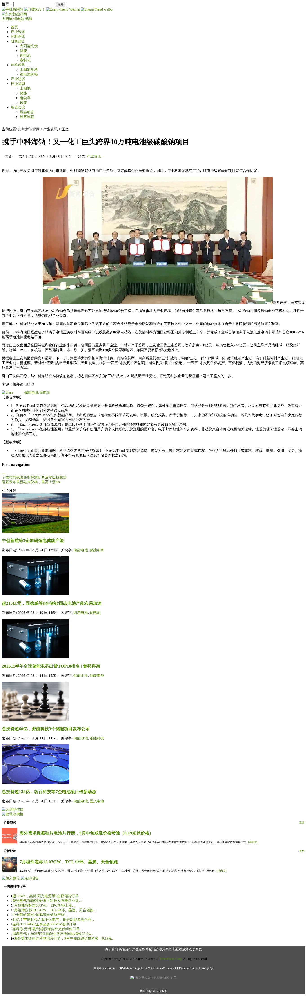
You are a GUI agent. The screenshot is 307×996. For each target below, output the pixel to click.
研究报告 (18, 41)
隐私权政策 (180, 949)
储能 (28, 19)
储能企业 (80, 675)
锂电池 (19, 19)
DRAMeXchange (129, 968)
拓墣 (210, 968)
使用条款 (165, 949)
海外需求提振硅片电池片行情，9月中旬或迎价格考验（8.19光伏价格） (87, 833)
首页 (14, 27)
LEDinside (182, 968)
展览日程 (27, 117)
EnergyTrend (197, 968)
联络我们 (125, 949)
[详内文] (253, 842)
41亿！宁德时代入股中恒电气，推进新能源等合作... (53, 919)
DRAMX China (151, 968)
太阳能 (7, 19)
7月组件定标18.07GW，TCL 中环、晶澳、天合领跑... (54, 910)
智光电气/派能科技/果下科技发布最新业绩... (47, 901)
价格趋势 (18, 65)
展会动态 (27, 112)
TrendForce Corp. (171, 959)
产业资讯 (18, 32)
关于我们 (111, 949)
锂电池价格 (29, 74)
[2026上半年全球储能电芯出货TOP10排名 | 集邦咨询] (153, 639)
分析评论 (18, 36)
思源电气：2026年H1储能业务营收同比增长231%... (52, 934)
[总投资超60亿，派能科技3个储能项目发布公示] (153, 702)
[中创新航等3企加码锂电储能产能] (153, 513)
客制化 (25, 60)
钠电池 (45, 392)
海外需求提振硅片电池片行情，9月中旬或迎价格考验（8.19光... (64, 938)
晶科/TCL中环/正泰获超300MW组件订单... (45, 924)
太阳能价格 (29, 69)
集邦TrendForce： (105, 968)
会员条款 (195, 949)
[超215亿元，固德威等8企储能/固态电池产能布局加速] (153, 576)
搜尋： (7, 4)
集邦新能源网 (29, 129)
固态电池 (80, 613)
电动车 (25, 98)
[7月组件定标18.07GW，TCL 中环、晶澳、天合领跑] (9, 871)
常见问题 (152, 949)
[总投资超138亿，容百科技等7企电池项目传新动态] (153, 764)
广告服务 (138, 949)
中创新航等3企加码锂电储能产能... (39, 915)
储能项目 (97, 550)
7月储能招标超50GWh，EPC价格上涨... (43, 905)
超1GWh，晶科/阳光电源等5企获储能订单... (46, 896)
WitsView (168, 968)
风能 (23, 102)
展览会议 (18, 107)
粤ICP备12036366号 (153, 991)
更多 (302, 822)
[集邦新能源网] (14, 14)
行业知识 (18, 84)
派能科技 (97, 738)
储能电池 (31, 392)
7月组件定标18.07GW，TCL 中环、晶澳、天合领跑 (69, 861)
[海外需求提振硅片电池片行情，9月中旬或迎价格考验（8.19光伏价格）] (9, 842)
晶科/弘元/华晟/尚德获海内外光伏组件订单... (47, 929)
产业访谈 (18, 79)
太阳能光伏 (29, 46)
